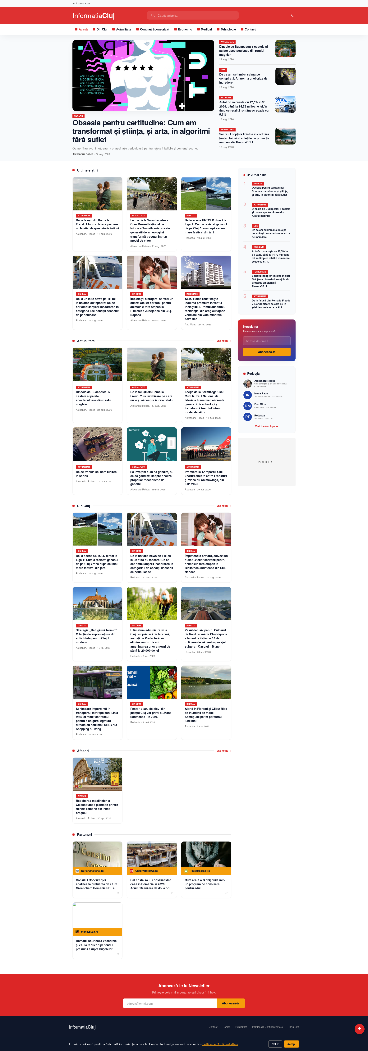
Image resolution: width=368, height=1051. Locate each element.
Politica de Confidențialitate (220, 1044)
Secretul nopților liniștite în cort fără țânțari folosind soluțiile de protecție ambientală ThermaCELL (244, 138)
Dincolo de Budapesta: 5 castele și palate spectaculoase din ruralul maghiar (243, 50)
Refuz (275, 1044)
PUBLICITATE (266, 462)
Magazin (78, 116)
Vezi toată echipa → (266, 426)
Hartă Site (293, 1027)
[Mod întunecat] (293, 15)
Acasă (83, 29)
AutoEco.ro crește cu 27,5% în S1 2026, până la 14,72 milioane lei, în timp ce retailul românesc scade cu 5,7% (244, 108)
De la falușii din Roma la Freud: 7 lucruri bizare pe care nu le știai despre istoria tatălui (271, 304)
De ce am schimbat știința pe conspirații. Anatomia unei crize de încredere (243, 78)
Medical (206, 29)
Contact (250, 29)
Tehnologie (228, 29)
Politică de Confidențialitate (267, 1027)
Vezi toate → (224, 340)
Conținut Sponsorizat (154, 29)
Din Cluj (102, 29)
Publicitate (241, 1027)
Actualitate (123, 29)
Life (223, 69)
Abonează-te (267, 352)
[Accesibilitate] (360, 1029)
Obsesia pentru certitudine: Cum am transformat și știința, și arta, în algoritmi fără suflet (141, 131)
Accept (291, 1044)
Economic (185, 29)
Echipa (226, 1027)
